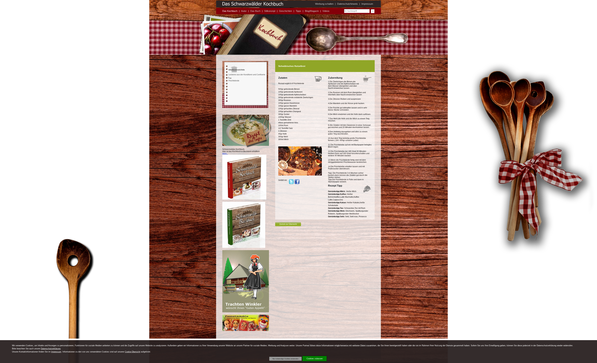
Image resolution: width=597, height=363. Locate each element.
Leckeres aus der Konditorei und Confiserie (247, 75)
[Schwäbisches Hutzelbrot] (300, 175)
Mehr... (225, 154)
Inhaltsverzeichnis (237, 70)
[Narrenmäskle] (245, 330)
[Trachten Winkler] (245, 312)
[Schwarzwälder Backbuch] (243, 247)
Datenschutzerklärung (50, 348)
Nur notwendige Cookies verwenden (285, 359)
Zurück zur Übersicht (288, 224)
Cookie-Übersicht (132, 352)
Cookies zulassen (315, 358)
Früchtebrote (234, 81)
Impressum (56, 352)
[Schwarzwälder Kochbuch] (244, 199)
